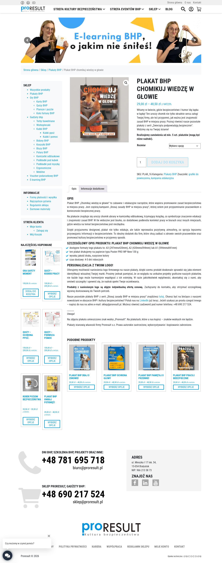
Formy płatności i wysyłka (43, 197)
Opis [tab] (74, 188)
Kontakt (197, 2)
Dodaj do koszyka (30, 293)
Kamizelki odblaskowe (48, 156)
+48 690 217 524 (73, 494)
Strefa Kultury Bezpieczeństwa (77, 9)
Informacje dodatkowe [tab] (92, 188)
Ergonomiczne (43, 168)
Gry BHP (34, 97)
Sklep (153, 9)
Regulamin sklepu (39, 205)
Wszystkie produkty (40, 89)
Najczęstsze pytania (40, 201)
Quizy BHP (41, 105)
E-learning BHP (38, 179)
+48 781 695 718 (73, 460)
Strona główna (174, 2)
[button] (126, 83)
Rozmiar (141, 145)
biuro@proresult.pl (88, 467)
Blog (169, 9)
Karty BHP (41, 101)
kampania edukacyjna (162, 178)
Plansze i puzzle (44, 109)
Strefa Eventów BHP (125, 9)
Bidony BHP (42, 140)
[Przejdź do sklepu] (199, 9)
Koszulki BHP (43, 144)
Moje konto (36, 226)
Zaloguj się (42, 230)
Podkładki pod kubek (47, 160)
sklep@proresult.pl (88, 501)
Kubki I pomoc (50, 136)
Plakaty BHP (55, 70)
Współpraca (114, 546)
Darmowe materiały (40, 209)
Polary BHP (42, 152)
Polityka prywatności (73, 546)
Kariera (96, 546)
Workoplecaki (43, 125)
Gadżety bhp (36, 117)
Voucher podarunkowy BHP (44, 175)
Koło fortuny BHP (45, 113)
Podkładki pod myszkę (48, 164)
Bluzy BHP (41, 148)
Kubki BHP (41, 128)
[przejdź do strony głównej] (33, 9)
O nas (188, 2)
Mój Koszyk (36, 234)
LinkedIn (144, 300)
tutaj (161, 296)
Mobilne (40, 171)
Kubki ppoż (48, 132)
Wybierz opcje (52, 295)
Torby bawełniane (45, 121)
